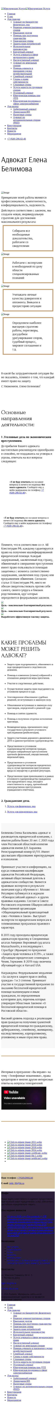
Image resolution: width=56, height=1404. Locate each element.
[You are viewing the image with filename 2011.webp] (24, 1142)
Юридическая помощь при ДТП (29, 1367)
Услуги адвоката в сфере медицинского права (25, 56)
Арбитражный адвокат (24, 109)
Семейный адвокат (23, 76)
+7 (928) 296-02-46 (16, 139)
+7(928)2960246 (25, 1178)
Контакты (12, 128)
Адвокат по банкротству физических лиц (25, 23)
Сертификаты (14, 1249)
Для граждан (13, 19)
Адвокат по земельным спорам (29, 1345)
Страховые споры (22, 84)
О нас (10, 16)
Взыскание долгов (22, 33)
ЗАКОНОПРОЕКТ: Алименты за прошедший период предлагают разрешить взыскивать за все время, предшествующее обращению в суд (30, 1231)
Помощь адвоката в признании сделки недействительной (23, 71)
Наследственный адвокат (26, 60)
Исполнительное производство (21, 47)
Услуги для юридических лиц (22, 811)
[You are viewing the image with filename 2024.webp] (24, 1150)
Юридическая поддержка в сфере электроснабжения (27, 102)
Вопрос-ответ (14, 1257)
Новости (11, 131)
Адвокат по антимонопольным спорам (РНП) (26, 120)
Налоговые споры (22, 114)
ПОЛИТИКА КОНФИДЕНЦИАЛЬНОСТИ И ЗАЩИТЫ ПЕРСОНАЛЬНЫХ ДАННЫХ (31, 1262)
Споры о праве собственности (20, 80)
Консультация (14, 125)
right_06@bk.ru (16, 1183)
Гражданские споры (23, 41)
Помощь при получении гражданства (25, 37)
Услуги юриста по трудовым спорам (31, 1362)
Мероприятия (14, 133)
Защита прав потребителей (27, 43)
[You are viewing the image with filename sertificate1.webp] (27, 1158)
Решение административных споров (31, 1318)
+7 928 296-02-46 (9, 1288)
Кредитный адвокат (23, 52)
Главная (11, 13)
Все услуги (13, 1247)
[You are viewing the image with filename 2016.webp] (24, 1144)
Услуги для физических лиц (21, 806)
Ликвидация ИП (21, 112)
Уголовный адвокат (23, 92)
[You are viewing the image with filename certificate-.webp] (27, 1153)
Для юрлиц (13, 106)
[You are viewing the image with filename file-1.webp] (24, 1155)
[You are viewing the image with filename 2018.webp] (24, 1147)
